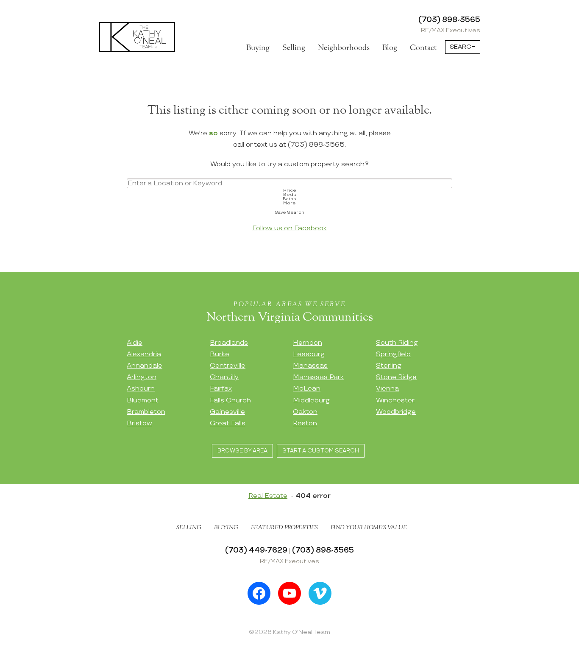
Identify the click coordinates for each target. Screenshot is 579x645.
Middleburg (311, 400)
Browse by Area (242, 450)
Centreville (227, 366)
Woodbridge (396, 412)
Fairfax (221, 389)
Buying (258, 48)
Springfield (393, 354)
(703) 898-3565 (449, 19)
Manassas (310, 366)
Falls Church (230, 400)
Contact (423, 48)
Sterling (388, 366)
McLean (306, 389)
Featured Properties (284, 528)
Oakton (305, 412)
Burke (219, 354)
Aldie (134, 343)
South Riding (397, 343)
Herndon (307, 343)
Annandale (144, 366)
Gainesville (227, 412)
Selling (293, 48)
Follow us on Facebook (289, 228)
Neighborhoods (344, 48)
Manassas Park (318, 377)
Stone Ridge (396, 377)
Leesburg (309, 354)
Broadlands (229, 343)
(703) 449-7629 (256, 550)
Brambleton (146, 412)
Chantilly (224, 377)
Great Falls (227, 423)
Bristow (139, 423)
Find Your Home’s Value (369, 528)
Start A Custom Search (320, 450)
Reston (305, 423)
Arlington (141, 377)
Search (463, 46)
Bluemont (143, 400)
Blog (389, 48)
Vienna (387, 389)
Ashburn (141, 389)
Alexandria (144, 354)
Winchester (395, 400)
